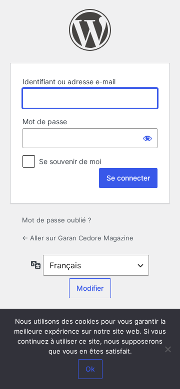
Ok (90, 369)
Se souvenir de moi (70, 161)
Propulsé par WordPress (90, 30)
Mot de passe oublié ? (57, 220)
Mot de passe (44, 121)
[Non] (167, 349)
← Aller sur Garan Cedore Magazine (78, 238)
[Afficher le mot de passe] (148, 138)
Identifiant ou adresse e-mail (69, 81)
